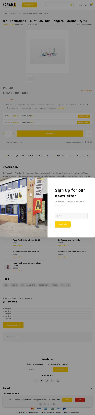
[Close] (92, 180)
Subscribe (63, 224)
